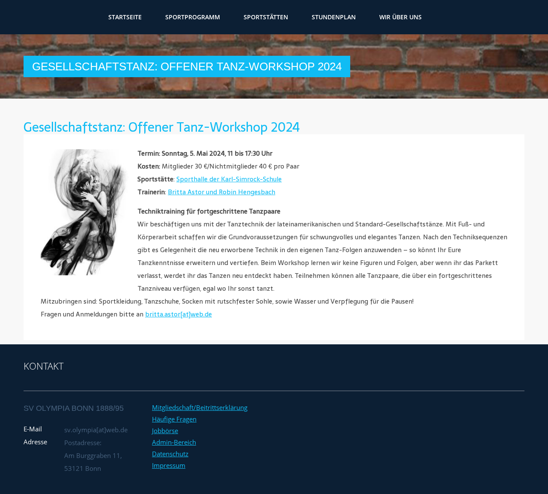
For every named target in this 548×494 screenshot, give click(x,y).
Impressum (168, 465)
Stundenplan (372, 17)
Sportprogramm (231, 17)
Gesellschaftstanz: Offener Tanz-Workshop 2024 (162, 127)
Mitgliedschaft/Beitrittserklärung (199, 407)
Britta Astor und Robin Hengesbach (221, 192)
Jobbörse (165, 430)
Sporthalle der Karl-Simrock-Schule (229, 179)
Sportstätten (304, 17)
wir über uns (439, 17)
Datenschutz (170, 453)
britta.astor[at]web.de (178, 314)
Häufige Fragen (174, 419)
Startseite (163, 17)
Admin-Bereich (174, 442)
